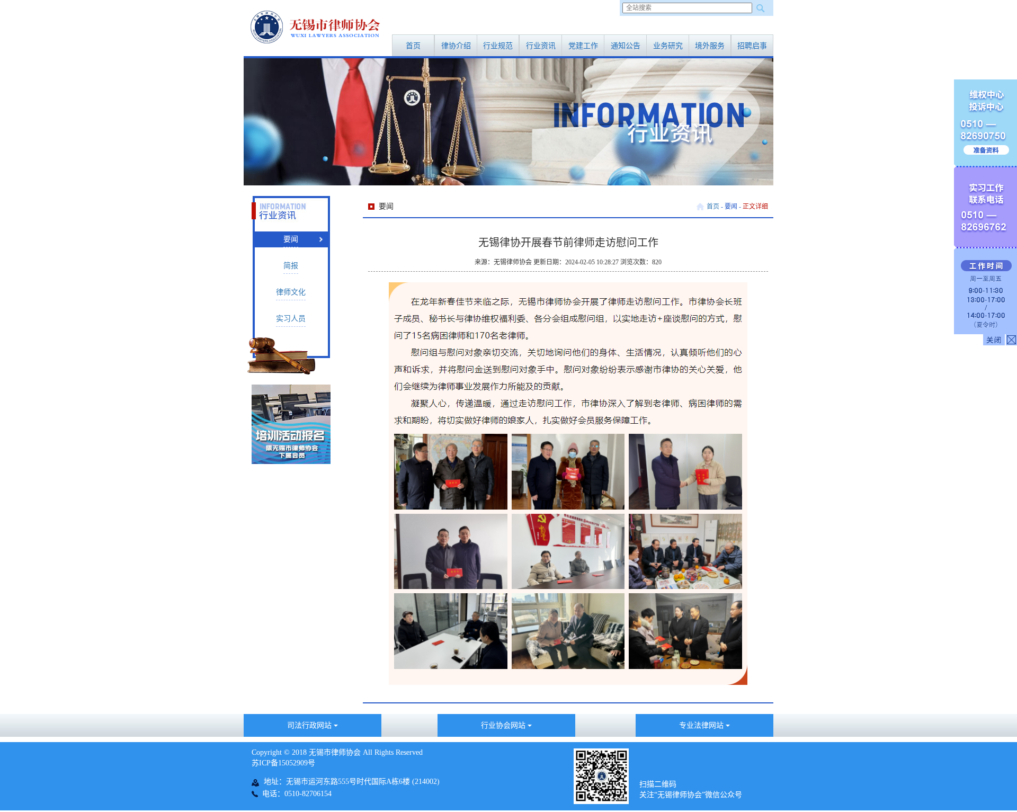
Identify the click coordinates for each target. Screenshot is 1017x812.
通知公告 (625, 46)
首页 (413, 46)
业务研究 (668, 46)
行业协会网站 (504, 725)
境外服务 (710, 46)
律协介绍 (456, 46)
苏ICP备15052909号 (283, 763)
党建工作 (583, 46)
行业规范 (498, 46)
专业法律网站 (702, 725)
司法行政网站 (310, 725)
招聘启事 (752, 46)
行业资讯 (541, 46)
